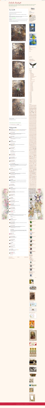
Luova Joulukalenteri (30, 162)
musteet (33, 168)
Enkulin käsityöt (15, 2)
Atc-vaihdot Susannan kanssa (33, 142)
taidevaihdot (34, 178)
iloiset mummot (30, 153)
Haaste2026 (32, 150)
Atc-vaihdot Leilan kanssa (33, 126)
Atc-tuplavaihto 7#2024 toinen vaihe (33, 76)
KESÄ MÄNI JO (31, 219)
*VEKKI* (30, 247)
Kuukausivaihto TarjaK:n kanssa (32, 160)
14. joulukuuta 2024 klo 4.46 (12, 182)
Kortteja (32, 215)
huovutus (31, 152)
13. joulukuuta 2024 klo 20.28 (12, 166)
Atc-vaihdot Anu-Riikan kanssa (33, 116)
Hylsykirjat (33, 152)
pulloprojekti (31, 173)
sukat (33, 177)
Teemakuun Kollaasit (33, 179)
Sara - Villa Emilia (12, 163)
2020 (30, 94)
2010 (30, 102)
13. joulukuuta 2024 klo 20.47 (12, 174)
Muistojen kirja (30, 167)
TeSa (10, 187)
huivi (29, 152)
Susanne (30, 264)
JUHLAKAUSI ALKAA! (34, 251)
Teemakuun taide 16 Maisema (31, 186)
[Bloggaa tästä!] (17, 124)
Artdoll (30, 80)
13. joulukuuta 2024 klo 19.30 (12, 155)
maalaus (33, 162)
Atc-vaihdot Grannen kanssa (31, 121)
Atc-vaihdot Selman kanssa (34, 139)
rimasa (11, 242)
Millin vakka (31, 228)
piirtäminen (30, 172)
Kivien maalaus (30, 157)
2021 (30, 93)
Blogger (28, 404)
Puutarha (33, 173)
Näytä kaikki (35, 277)
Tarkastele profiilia (30, 21)
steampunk (30, 177)
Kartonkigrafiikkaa (31, 255)
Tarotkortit (30, 179)
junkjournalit (34, 154)
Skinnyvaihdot (34, 176)
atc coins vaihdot (34, 109)
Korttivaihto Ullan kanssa (32, 77)
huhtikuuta (31, 88)
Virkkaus (33, 192)
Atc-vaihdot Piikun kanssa (34, 133)
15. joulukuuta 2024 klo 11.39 (12, 247)
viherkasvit (31, 191)
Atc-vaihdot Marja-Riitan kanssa (32, 129)
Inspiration (31, 207)
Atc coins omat (30, 109)
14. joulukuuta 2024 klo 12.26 (12, 227)
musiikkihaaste (30, 168)
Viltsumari (11, 229)
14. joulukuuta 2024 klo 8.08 (12, 192)
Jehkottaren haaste (30, 154)
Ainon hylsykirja (30, 105)
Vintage (30, 192)
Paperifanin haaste (35, 171)
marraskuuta (31, 82)
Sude (10, 197)
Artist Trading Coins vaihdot (34, 108)
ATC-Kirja (34, 110)
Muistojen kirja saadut (34, 167)
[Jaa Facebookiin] (18, 124)
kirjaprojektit (30, 156)
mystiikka (35, 168)
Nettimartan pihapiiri (32, 243)
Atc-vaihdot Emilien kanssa (33, 119)
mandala (35, 162)
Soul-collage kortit (30, 49)
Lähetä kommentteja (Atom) (12, 258)
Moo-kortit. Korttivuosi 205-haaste (32, 166)
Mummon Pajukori (31, 260)
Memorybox (33, 164)
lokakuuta (31, 83)
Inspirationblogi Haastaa (34, 153)
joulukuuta (31, 73)
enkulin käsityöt (11, 132)
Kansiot (35, 154)
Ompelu (35, 170)
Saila (10, 140)
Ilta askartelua (31, 196)
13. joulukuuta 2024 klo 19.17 (12, 134)
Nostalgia (34, 169)
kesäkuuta (31, 86)
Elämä (34, 148)
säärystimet (30, 178)
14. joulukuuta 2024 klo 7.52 (12, 185)
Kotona (32, 198)
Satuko (30, 257)
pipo (31, 172)
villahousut (33, 191)
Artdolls (30, 108)
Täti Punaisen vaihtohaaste (31, 190)
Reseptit (35, 173)
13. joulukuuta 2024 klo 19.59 (12, 158)
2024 (30, 72)
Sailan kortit (31, 224)
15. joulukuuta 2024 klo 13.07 (12, 250)
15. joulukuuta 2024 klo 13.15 (12, 253)
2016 (30, 97)
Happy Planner (32, 151)
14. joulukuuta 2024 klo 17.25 (12, 234)
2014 (30, 99)
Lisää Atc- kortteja (33, 268)
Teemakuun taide (31, 184)
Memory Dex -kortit (30, 164)
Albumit (32, 105)
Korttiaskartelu (30, 158)
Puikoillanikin (11, 136)
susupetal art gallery (32, 205)
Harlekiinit (35, 151)
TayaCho (24, 404)
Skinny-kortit (30, 176)
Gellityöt (35, 149)
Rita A (10, 179)
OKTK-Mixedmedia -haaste (31, 170)
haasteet (34, 150)
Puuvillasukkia (31, 272)
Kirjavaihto (34, 156)
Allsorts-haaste (35, 105)
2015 (30, 98)
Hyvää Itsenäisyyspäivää (32, 81)
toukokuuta (31, 87)
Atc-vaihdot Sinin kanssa (34, 140)
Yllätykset (30, 193)
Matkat (33, 163)
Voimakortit (35, 192)
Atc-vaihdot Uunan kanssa (31, 147)
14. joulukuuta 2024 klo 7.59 (12, 189)
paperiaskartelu (30, 171)
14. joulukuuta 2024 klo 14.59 (12, 231)
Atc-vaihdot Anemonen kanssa (32, 115)
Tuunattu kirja (31, 189)
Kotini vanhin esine (30, 159)
